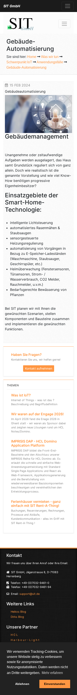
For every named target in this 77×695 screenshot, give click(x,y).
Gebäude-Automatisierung (26, 67)
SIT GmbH (11, 6)
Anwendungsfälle (50, 62)
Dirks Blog (17, 616)
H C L (14, 634)
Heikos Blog (18, 611)
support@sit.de (29, 593)
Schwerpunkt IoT (19, 62)
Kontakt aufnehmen (38, 368)
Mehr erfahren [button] (52, 673)
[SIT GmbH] (20, 23)
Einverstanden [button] (54, 684)
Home (31, 57)
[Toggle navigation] (68, 6)
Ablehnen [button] (22, 684)
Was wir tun (50, 57)
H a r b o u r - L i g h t (25, 640)
